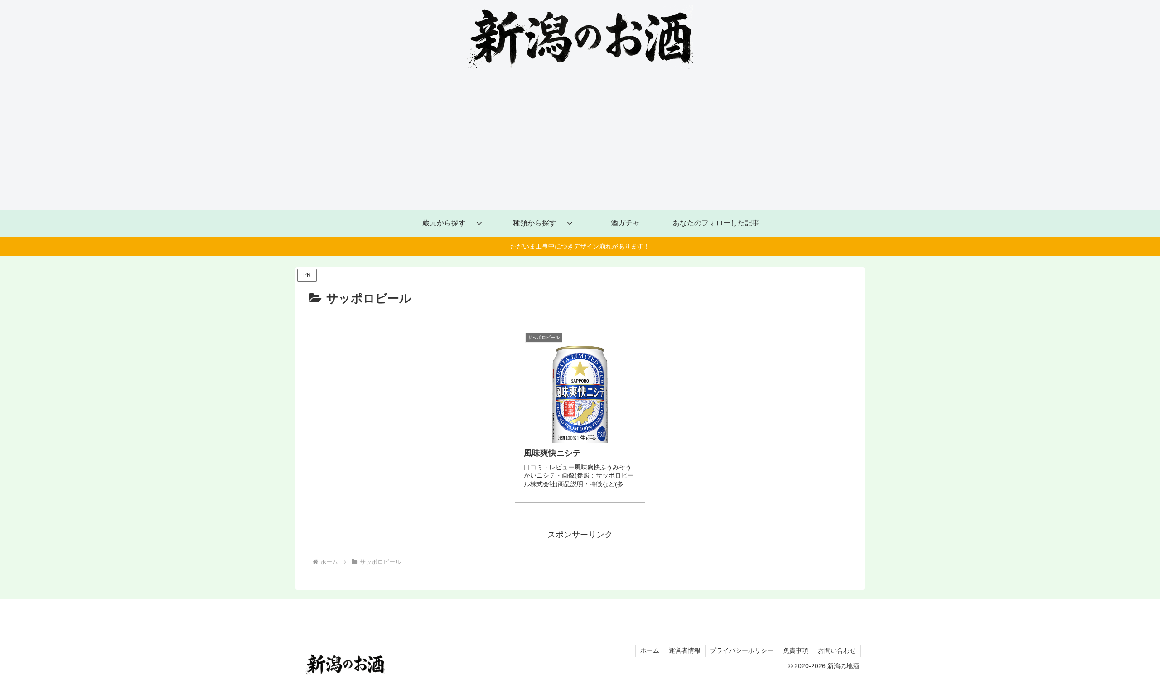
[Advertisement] (580, 141)
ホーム (649, 650)
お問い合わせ (837, 650)
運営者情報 (685, 650)
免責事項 (795, 650)
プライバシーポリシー (741, 650)
